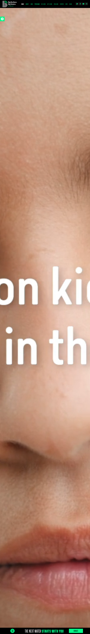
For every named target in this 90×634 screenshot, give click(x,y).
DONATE (76, 631)
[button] (2, 19)
